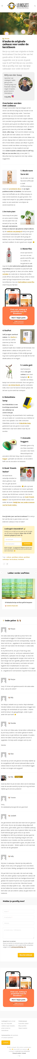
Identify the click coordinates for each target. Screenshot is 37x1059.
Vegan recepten (22, 1028)
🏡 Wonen (5, 38)
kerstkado (21, 559)
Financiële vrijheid (23, 1023)
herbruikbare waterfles (26, 282)
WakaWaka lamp (25, 423)
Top (19, 1055)
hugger (4, 459)
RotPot (13, 337)
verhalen (5, 274)
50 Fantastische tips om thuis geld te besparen (18, 602)
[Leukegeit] (18, 6)
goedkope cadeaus (17, 557)
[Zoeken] (35, 6)
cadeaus (8, 557)
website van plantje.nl (14, 231)
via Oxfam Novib (14, 385)
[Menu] (2, 5)
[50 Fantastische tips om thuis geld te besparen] (18, 589)
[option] (18, 594)
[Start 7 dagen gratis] (18, 306)
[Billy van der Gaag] (13, 97)
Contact (5, 1042)
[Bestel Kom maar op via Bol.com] (18, 1006)
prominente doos (15, 189)
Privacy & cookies (17, 1053)
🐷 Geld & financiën (11, 606)
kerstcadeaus (13, 559)
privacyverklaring (17, 947)
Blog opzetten (22, 1025)
